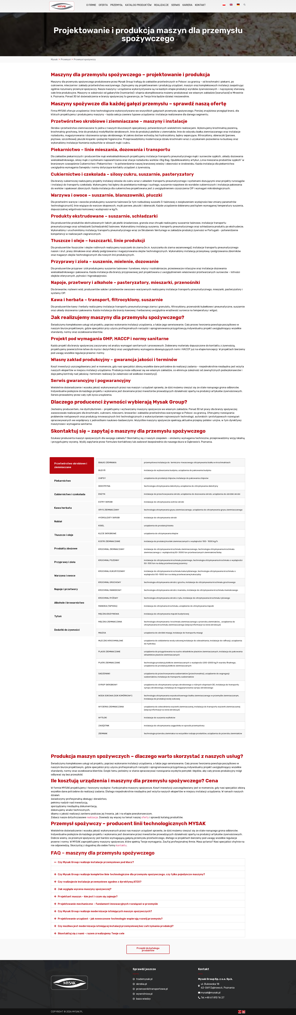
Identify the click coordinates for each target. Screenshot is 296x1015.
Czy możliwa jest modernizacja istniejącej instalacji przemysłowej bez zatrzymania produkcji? (115, 926)
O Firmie (91, 5)
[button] (148, 949)
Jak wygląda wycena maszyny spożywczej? (84, 889)
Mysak (54, 59)
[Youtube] (239, 1011)
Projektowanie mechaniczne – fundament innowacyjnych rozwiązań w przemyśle (108, 903)
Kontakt (200, 5)
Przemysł (116, 5)
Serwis (175, 5)
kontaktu (121, 845)
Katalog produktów (138, 5)
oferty (145, 817)
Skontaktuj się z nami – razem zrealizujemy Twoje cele (91, 933)
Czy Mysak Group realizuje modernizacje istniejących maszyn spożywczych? (105, 911)
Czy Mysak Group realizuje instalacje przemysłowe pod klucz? (96, 862)
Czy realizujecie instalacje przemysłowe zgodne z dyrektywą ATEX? (99, 881)
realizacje (92, 817)
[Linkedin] (243, 1011)
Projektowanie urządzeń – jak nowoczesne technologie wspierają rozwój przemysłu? (110, 918)
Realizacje (161, 5)
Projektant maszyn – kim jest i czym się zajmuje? (87, 896)
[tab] (72, 465)
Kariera (187, 5)
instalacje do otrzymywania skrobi (160, 517)
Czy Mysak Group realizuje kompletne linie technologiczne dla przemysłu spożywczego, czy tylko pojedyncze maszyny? (131, 874)
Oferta (103, 5)
